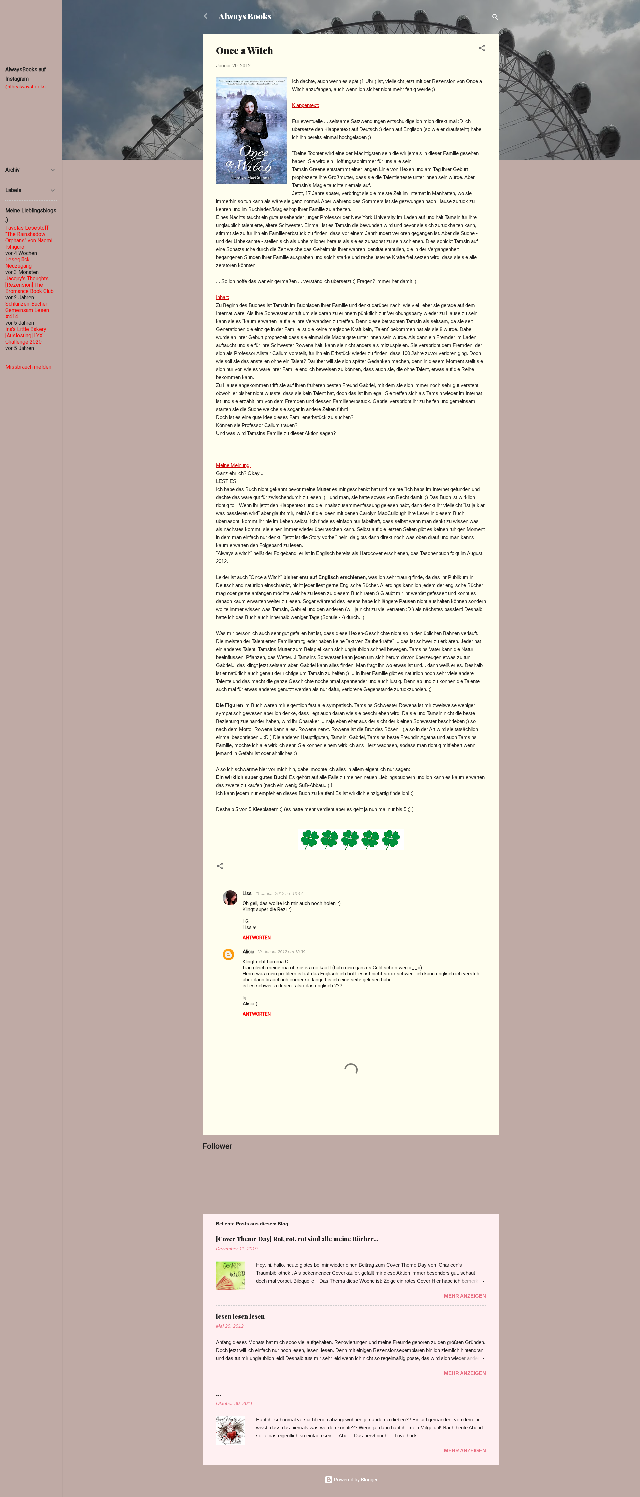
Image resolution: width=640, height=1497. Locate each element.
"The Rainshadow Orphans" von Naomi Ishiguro (28, 240)
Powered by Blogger (355, 1480)
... (218, 1394)
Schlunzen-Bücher (26, 304)
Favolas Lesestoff (27, 228)
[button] (482, 49)
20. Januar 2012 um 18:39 (281, 951)
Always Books (245, 16)
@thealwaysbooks (25, 87)
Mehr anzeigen (465, 1296)
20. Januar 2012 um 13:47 (278, 893)
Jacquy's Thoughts (27, 278)
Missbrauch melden (28, 367)
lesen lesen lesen (240, 1316)
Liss (247, 893)
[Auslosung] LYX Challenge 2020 (24, 338)
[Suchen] (495, 18)
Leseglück (17, 259)
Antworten (257, 937)
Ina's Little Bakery (25, 329)
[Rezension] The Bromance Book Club (29, 288)
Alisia (248, 952)
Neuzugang (18, 266)
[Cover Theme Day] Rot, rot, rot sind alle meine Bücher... (297, 1239)
